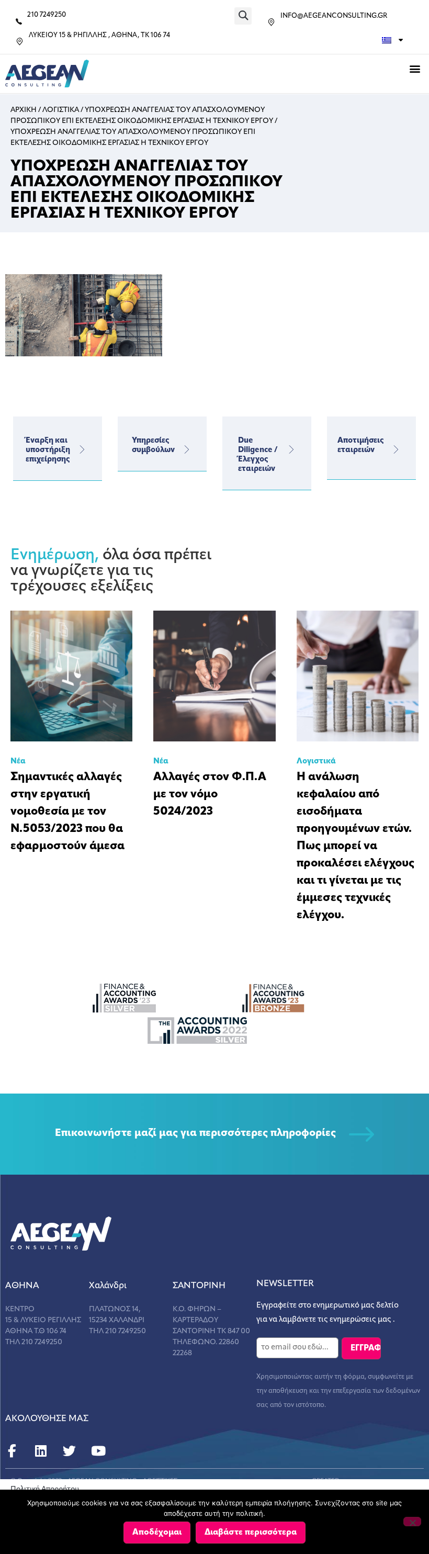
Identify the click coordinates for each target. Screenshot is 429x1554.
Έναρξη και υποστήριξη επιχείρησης (48, 450)
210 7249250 (46, 15)
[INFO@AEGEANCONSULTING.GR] (271, 22)
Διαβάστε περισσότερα (251, 1532)
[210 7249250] (19, 21)
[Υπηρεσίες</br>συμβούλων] (187, 449)
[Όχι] (412, 1521)
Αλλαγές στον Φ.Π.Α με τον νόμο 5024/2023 (209, 794)
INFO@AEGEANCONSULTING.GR (333, 16)
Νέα (18, 761)
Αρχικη (23, 110)
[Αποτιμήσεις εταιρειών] (396, 449)
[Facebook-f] (11, 1451)
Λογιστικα (60, 110)
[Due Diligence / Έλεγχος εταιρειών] (291, 449)
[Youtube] (98, 1451)
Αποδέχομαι (157, 1532)
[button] (243, 16)
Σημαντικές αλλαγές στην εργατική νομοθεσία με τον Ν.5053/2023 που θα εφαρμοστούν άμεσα (67, 811)
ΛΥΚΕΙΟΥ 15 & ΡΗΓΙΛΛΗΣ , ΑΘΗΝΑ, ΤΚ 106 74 (99, 35)
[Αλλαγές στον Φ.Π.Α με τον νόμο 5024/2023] (214, 676)
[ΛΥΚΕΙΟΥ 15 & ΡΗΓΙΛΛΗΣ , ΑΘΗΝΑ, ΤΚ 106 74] (20, 42)
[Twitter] (69, 1451)
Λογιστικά (316, 761)
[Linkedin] (40, 1451)
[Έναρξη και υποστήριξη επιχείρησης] (82, 449)
